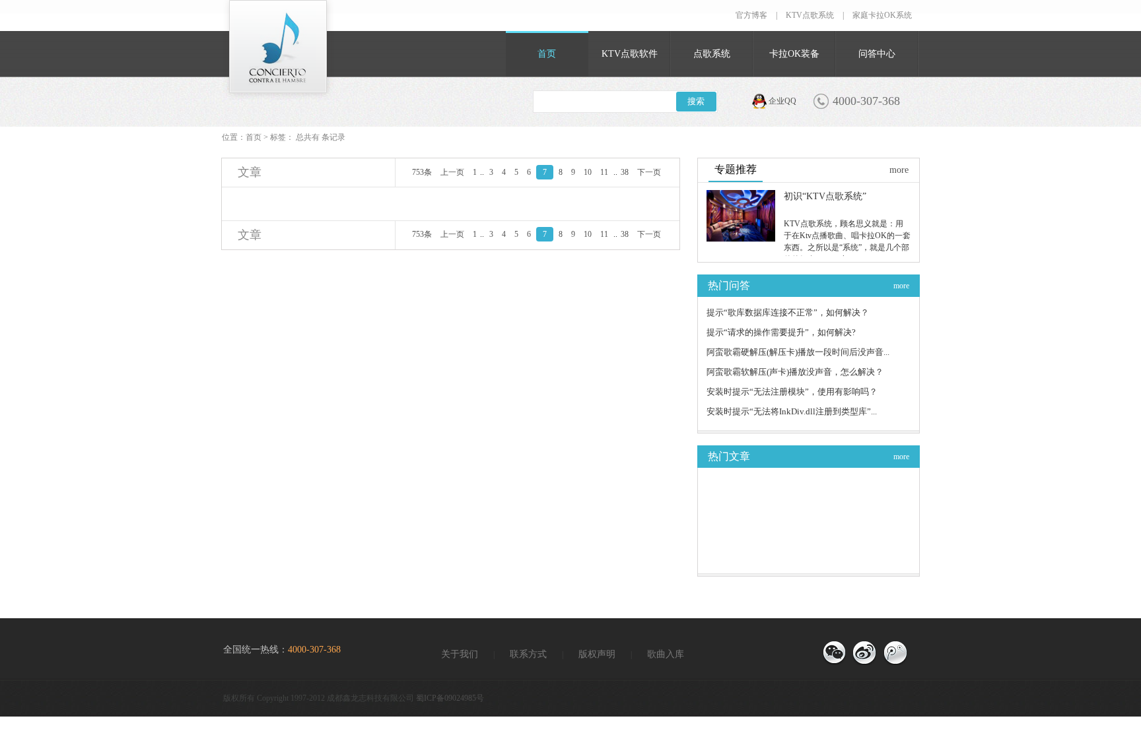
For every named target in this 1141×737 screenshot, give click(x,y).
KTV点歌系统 (810, 15)
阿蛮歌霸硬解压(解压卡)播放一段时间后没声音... (798, 352)
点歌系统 (711, 54)
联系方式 (528, 654)
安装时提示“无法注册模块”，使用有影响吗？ (792, 392)
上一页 (452, 172)
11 (604, 172)
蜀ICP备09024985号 (450, 698)
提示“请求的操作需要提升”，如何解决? (781, 332)
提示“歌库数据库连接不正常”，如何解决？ (788, 312)
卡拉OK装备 (794, 54)
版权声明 (596, 654)
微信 (834, 653)
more (899, 170)
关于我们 (459, 654)
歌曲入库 (665, 654)
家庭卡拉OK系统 (882, 15)
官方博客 (751, 15)
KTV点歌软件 (630, 54)
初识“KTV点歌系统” (825, 196)
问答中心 (876, 54)
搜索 (696, 101)
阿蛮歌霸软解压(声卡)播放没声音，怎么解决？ (795, 372)
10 (588, 172)
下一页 (649, 172)
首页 (546, 54)
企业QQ (782, 101)
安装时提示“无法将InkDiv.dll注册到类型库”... (792, 411)
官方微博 (895, 653)
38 (625, 172)
